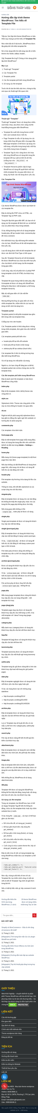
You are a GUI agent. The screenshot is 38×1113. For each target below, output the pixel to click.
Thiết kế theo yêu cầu (9, 1068)
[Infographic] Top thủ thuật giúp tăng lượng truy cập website (18, 965)
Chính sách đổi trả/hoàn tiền (12, 1029)
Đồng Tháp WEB (19, 1108)
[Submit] (34, 915)
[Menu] (3, 7)
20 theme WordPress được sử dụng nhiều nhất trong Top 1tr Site (28, 901)
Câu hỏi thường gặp (9, 1017)
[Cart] (34, 7)
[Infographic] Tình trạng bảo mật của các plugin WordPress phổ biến (18, 938)
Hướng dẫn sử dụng (9, 1052)
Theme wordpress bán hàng (12, 1033)
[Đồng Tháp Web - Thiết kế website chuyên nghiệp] (19, 8)
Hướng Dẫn (5, 14)
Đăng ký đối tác (7, 1037)
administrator (26, 29)
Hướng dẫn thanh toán (10, 1056)
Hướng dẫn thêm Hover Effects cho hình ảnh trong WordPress (18, 947)
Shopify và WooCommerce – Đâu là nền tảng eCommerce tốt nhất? (18, 929)
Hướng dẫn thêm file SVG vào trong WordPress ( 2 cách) (9, 901)
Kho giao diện (7, 1021)
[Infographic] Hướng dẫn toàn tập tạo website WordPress (18, 956)
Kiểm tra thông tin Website (11, 1064)
